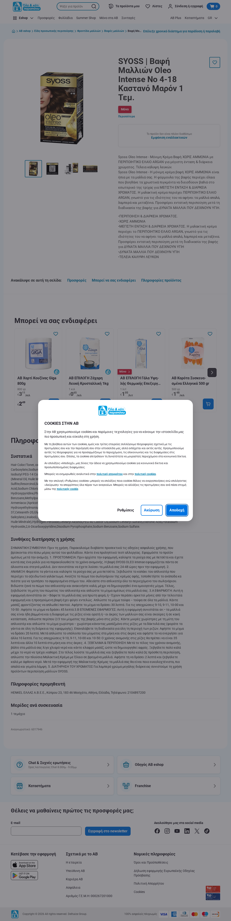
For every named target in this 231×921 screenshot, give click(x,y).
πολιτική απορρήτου (110, 474)
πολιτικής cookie (67, 489)
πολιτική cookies (145, 474)
